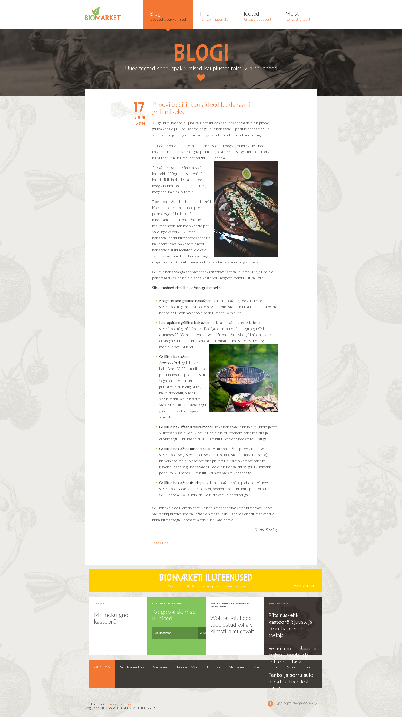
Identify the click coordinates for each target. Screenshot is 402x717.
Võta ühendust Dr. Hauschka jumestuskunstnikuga (237, 581)
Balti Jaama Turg (131, 667)
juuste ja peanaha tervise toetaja (290, 628)
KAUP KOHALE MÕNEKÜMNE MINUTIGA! (229, 605)
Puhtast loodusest (257, 15)
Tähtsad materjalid (214, 15)
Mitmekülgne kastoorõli (111, 618)
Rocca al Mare (188, 667)
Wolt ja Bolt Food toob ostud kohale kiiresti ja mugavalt (232, 624)
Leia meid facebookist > (292, 703)
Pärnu (290, 667)
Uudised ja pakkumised (168, 15)
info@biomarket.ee (124, 704)
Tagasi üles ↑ (161, 543)
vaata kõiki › (308, 649)
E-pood (308, 667)
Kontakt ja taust (297, 15)
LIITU (202, 632)
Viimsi (257, 667)
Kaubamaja (160, 667)
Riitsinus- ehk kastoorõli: (283, 618)
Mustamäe (237, 667)
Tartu (274, 667)
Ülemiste (214, 667)
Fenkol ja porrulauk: (290, 675)
